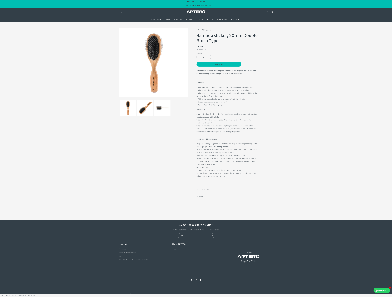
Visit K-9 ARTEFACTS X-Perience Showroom (133, 260)
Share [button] (201, 196)
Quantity (199, 53)
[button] (121, 12)
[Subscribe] (212, 235)
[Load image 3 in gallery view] (162, 108)
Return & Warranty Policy (127, 252)
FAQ (120, 256)
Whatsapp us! (383, 290)
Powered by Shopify (140, 293)
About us (175, 249)
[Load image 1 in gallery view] (128, 108)
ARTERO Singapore (129, 293)
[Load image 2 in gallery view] (145, 108)
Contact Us (123, 249)
